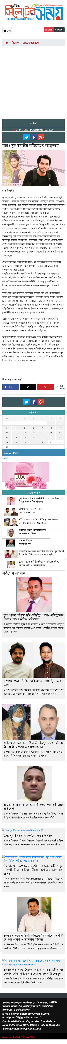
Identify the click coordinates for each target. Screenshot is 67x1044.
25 (16, 442)
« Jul (5, 458)
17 (7, 437)
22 (51, 437)
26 (25, 442)
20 (33, 437)
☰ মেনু (7, 30)
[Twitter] (26, 137)
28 (42, 442)
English (49, 29)
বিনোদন (15, 42)
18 (16, 437)
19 (25, 437)
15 (51, 432)
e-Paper (59, 29)
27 (33, 442)
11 (16, 432)
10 (7, 432)
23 (60, 437)
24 (7, 442)
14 (42, 432)
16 (60, 432)
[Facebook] (34, 137)
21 (42, 437)
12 (25, 432)
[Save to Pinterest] (45, 387)
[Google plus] (41, 137)
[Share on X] (28, 387)
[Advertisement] (33, 83)
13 (33, 432)
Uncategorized (30, 42)
